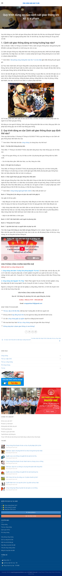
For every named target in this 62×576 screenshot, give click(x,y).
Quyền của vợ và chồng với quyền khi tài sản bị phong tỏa (22, 472)
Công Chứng (41, 572)
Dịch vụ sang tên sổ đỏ (7, 539)
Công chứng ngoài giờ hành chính (20, 191)
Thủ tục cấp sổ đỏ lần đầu (11, 311)
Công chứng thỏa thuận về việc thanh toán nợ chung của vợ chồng (24, 461)
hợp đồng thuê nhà (18, 315)
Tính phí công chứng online (8, 547)
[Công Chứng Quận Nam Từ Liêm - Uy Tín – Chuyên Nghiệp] (31, 3)
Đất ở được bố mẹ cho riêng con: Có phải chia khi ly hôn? (22, 477)
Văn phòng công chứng (7, 537)
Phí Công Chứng (5, 365)
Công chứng (4, 355)
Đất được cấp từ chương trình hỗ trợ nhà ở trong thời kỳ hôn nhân (24, 451)
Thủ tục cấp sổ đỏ (6, 358)
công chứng (25, 142)
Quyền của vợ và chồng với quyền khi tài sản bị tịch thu (21, 456)
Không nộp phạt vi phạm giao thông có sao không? (19, 326)
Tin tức (31, 12)
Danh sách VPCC (5, 530)
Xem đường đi (31, 512)
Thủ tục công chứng (7, 362)
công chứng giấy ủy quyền (16, 318)
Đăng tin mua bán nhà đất (8, 550)
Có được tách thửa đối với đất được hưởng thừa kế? (17, 339)
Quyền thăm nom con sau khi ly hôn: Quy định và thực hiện (22, 482)
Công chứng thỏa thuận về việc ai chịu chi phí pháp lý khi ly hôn (23, 445)
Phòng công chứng (49, 572)
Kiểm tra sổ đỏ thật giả (7, 542)
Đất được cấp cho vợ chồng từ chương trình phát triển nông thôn (24, 466)
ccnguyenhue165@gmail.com (33, 303)
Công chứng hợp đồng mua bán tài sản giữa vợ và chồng (21, 488)
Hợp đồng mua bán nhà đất (8, 545)
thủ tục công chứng (24, 322)
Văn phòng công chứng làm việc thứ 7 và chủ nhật (25, 60)
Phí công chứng (31, 516)
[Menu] (2, 3)
